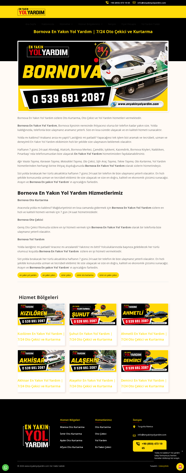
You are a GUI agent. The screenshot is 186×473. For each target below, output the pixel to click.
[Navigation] (167, 24)
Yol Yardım (101, 440)
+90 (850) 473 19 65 (120, 2)
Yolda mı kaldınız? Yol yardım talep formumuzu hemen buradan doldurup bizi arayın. (169, 454)
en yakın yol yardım (28, 275)
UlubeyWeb (164, 466)
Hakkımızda (48, 24)
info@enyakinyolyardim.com (152, 2)
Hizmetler (65, 24)
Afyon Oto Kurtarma (71, 447)
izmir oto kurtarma (85, 275)
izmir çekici (66, 275)
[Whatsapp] (5, 467)
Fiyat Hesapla (128, 24)
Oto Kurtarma (103, 427)
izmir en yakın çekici (108, 275)
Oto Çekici (100, 433)
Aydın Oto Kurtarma (71, 440)
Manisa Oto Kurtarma (72, 427)
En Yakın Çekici (103, 447)
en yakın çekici (49, 275)
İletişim (112, 24)
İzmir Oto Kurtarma (71, 433)
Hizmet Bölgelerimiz (89, 24)
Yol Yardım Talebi (150, 24)
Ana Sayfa (30, 24)
